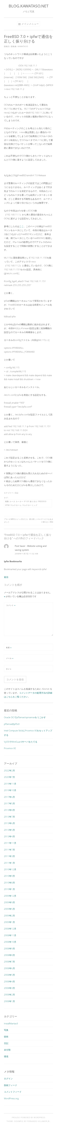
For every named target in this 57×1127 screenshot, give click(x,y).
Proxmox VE (10, 748)
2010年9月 (9, 875)
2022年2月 (9, 770)
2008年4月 (9, 981)
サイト (9, 669)
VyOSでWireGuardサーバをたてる (20, 741)
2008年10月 (10, 941)
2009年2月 (9, 915)
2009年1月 (9, 922)
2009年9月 (9, 902)
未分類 (7, 1049)
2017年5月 (9, 803)
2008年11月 (10, 935)
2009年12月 (10, 895)
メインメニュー (30, 23)
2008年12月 (10, 928)
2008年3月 (9, 988)
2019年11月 (10, 783)
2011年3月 (9, 856)
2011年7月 (9, 849)
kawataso (23, 46)
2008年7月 (9, 961)
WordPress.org (11, 1098)
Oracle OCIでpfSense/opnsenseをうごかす (25, 717)
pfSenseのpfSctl (11, 724)
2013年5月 (9, 829)
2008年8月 (9, 955)
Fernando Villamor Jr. (38, 1121)
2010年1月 (9, 889)
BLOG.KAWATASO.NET (29, 6)
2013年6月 (9, 823)
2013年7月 (9, 816)
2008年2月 (9, 994)
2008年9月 (9, 948)
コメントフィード (12, 1091)
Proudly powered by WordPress (28, 1117)
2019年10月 (10, 790)
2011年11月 (10, 842)
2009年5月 (9, 908)
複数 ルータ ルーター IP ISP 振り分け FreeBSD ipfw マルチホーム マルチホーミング (25, 503)
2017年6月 (9, 796)
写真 (6, 1030)
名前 (9, 647)
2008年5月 (9, 974)
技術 (6, 1036)
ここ (21, 226)
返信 (6, 577)
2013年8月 (9, 810)
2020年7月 (9, 777)
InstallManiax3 (11, 1023)
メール (9, 658)
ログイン (8, 1078)
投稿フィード (10, 1085)
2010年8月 (9, 882)
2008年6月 (9, 968)
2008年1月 (9, 1001)
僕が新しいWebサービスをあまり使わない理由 (41, 520)
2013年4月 (9, 836)
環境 (6, 1056)
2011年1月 (9, 862)
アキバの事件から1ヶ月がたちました (16, 520)
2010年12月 (10, 869)
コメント (10, 605)
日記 (16, 493)
